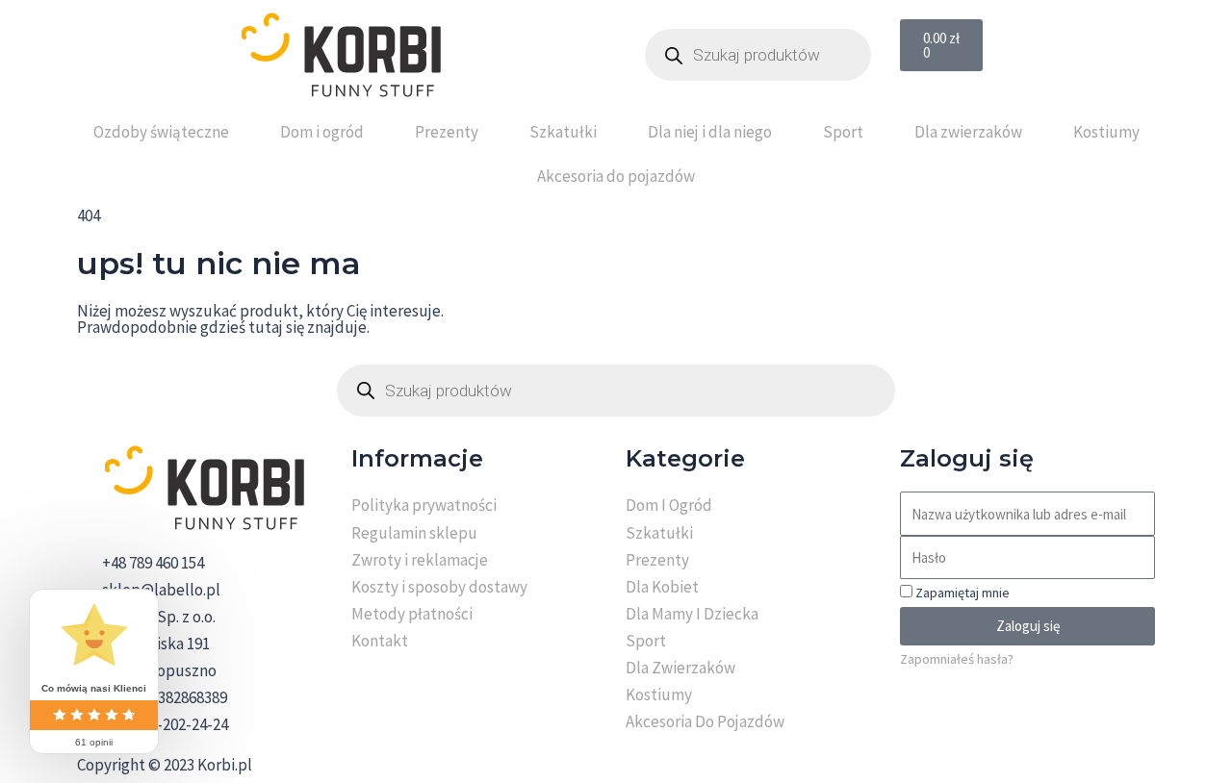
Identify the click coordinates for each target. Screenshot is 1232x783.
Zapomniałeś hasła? (957, 659)
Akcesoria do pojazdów (616, 176)
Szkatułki (563, 131)
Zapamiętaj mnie (961, 592)
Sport (843, 131)
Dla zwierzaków (968, 131)
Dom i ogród (322, 131)
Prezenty (446, 131)
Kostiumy (1106, 131)
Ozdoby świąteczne (161, 131)
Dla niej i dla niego (710, 131)
